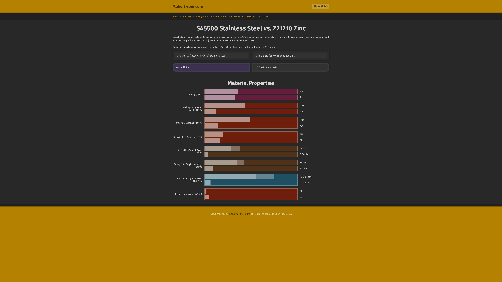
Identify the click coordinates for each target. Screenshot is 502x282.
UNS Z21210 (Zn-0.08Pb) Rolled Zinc (275, 55)
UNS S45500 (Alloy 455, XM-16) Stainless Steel (201, 55)
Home (175, 16)
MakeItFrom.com (188, 6)
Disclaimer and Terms (239, 214)
